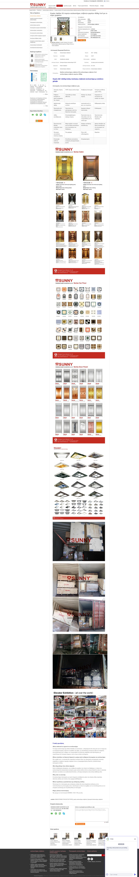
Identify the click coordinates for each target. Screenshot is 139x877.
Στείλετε (105, 855)
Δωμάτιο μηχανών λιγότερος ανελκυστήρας (36, 19)
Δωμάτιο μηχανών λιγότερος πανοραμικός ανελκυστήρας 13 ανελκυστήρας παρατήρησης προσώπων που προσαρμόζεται (76, 863)
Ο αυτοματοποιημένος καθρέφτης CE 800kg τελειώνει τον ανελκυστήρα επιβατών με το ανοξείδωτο (91, 843)
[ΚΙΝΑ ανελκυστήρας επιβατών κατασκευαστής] (38, 5)
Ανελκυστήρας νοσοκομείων (36, 30)
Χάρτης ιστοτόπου (96, 861)
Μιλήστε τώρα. (52, 7)
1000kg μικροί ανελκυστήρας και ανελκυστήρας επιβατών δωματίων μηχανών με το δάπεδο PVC (37, 856)
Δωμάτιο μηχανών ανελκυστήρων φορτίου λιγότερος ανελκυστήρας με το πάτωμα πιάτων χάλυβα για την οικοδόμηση (58, 865)
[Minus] (135, 839)
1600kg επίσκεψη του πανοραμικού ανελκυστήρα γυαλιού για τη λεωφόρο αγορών (77, 868)
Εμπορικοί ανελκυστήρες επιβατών (95, 799)
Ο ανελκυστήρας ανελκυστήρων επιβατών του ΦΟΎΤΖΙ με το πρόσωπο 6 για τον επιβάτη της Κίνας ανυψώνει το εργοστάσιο (103, 845)
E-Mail (89, 861)
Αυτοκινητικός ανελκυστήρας (36, 33)
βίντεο (74, 5)
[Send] (135, 874)
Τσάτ (81, 40)
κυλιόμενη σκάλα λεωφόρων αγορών (38, 35)
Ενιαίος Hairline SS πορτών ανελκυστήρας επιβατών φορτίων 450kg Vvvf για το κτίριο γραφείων (63, 44)
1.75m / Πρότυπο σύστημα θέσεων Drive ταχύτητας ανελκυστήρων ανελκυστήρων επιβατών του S (55, 844)
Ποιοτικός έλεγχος (94, 5)
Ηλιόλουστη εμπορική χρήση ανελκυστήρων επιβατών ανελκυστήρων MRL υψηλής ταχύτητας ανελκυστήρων (58, 856)
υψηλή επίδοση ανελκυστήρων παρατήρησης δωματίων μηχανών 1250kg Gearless (76, 872)
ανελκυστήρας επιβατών (48, 10)
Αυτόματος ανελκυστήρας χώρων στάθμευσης (37, 41)
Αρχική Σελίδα (52, 5)
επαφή (102, 5)
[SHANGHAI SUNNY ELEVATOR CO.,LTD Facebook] (92, 859)
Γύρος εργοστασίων (83, 5)
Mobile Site (90, 863)
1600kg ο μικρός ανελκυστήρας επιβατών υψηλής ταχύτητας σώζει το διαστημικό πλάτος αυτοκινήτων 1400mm (38, 866)
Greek (107, 1)
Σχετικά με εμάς (67, 5)
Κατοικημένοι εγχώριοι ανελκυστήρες (38, 27)
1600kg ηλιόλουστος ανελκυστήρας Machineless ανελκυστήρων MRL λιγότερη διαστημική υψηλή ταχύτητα (58, 860)
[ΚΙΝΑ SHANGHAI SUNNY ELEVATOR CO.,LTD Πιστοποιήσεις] (34, 77)
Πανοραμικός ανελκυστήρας (36, 22)
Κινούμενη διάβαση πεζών (35, 38)
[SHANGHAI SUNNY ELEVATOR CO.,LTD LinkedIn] (88, 859)
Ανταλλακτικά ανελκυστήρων (36, 47)
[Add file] (107, 874)
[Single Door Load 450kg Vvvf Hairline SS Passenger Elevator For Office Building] (61, 38)
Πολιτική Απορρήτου (38, 875)
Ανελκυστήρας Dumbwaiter (36, 45)
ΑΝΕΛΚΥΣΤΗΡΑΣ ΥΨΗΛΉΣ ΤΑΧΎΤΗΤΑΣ (64, 799)
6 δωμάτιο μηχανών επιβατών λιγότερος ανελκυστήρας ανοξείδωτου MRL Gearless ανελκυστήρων (58, 870)
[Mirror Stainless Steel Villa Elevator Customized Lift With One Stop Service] (63, 26)
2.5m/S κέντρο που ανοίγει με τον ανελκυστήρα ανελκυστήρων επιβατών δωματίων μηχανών (38, 871)
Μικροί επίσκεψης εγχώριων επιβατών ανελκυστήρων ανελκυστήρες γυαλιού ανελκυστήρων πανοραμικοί (67, 844)
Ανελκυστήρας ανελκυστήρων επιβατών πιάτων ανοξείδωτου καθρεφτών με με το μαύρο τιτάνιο (78, 844)
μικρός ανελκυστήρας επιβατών (80, 799)
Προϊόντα (59, 5)
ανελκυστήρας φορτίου (35, 25)
